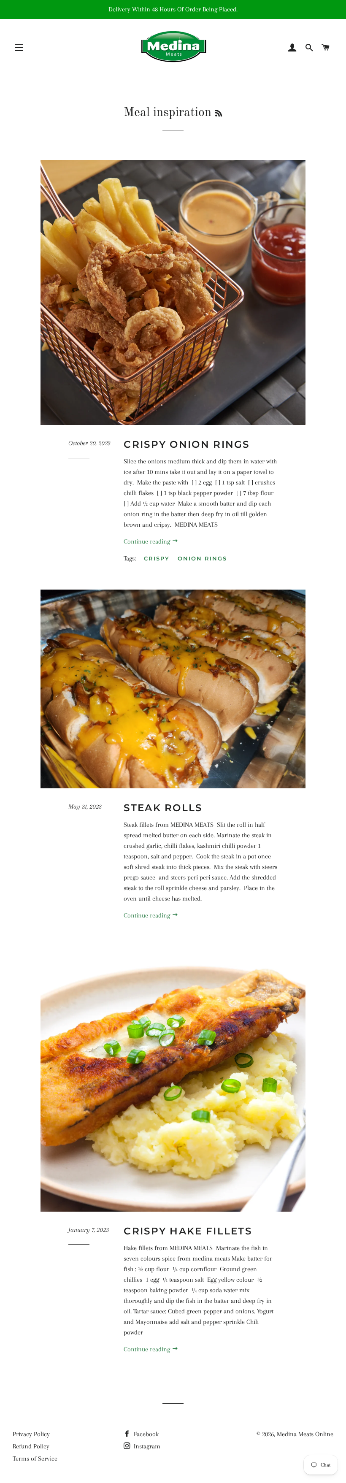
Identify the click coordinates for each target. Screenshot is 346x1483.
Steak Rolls (163, 808)
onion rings (202, 558)
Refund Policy (31, 1446)
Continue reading (148, 541)
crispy (157, 558)
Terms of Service (35, 1458)
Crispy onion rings (186, 444)
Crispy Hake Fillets (188, 1231)
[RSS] (218, 114)
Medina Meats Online (305, 1434)
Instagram (146, 1446)
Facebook (145, 1434)
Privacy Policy (31, 1434)
